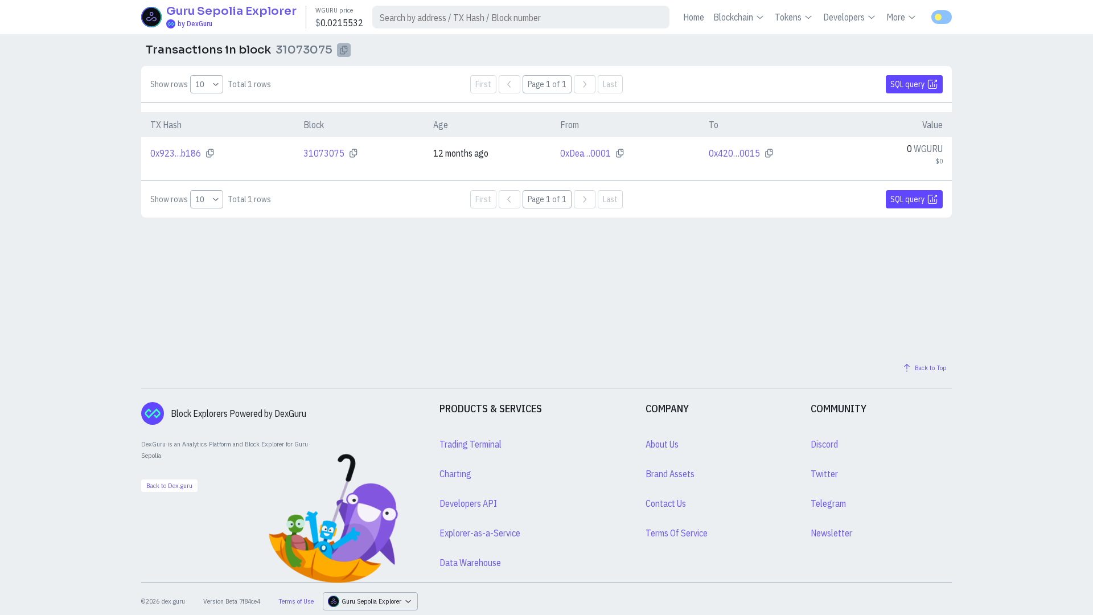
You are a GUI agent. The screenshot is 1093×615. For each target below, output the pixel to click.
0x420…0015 (734, 153)
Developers (844, 17)
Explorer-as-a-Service (479, 533)
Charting (455, 473)
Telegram (828, 503)
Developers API (468, 503)
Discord (824, 444)
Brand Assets (670, 473)
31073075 (323, 153)
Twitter (824, 473)
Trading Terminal (470, 444)
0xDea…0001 (585, 153)
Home (693, 17)
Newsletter (831, 533)
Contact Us (666, 503)
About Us (662, 444)
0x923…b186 (175, 153)
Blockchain (733, 17)
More (895, 17)
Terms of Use (296, 601)
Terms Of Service (677, 533)
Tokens (788, 17)
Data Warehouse (470, 562)
